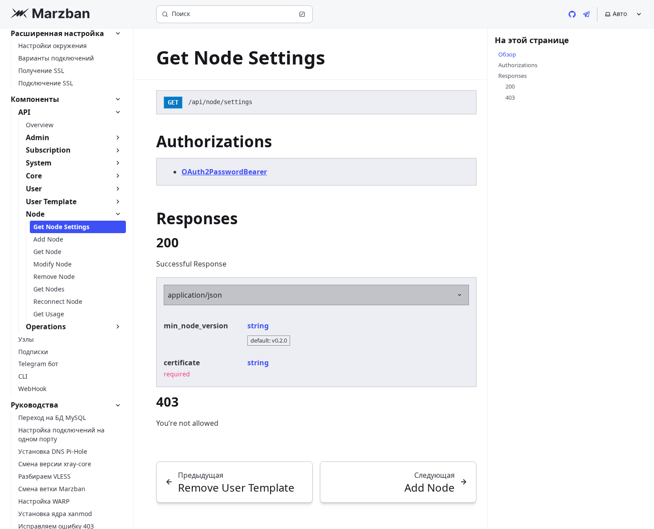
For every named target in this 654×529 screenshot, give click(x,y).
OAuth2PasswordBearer (224, 172)
